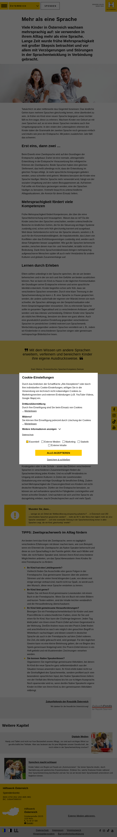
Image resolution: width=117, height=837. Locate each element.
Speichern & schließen (58, 459)
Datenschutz (28, 434)
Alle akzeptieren (58, 453)
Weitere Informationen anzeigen (39, 429)
